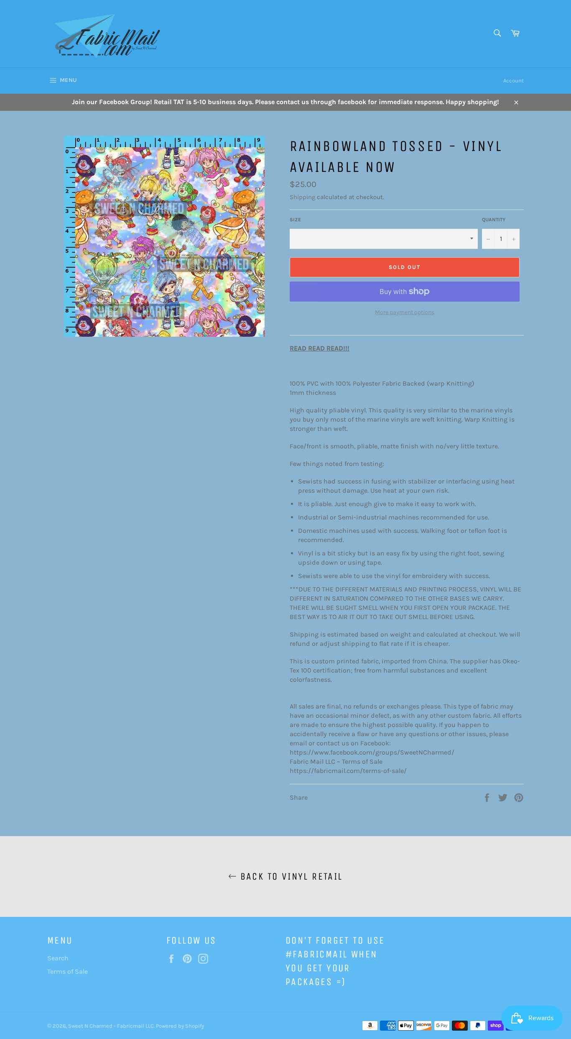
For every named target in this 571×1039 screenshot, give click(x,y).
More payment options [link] (404, 312)
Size (295, 220)
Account (513, 80)
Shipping (302, 197)
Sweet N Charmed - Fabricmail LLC (111, 1026)
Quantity (493, 220)
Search (58, 958)
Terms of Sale (67, 971)
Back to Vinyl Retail (289, 876)
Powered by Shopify (180, 1026)
